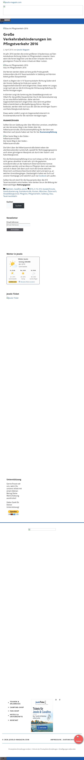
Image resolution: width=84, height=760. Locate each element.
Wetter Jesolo (23, 259)
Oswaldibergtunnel (11, 194)
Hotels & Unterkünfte (16, 715)
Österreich (52, 191)
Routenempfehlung (48, 132)
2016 (31, 189)
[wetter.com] (12, 282)
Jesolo (24, 189)
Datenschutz (69, 740)
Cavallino (17, 189)
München (43, 191)
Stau (51, 194)
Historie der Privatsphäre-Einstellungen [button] (45, 749)
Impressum (55, 740)
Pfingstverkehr (34, 194)
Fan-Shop (14, 711)
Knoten (35, 191)
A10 (40, 189)
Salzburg (44, 194)
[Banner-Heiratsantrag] (43, 14)
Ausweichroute (49, 189)
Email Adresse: (13, 222)
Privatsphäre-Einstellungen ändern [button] (19, 749)
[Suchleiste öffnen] (2, 23)
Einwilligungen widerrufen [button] (67, 749)
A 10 (36, 189)
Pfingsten (24, 194)
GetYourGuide (12, 243)
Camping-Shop (17, 707)
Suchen (18, 205)
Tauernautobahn (10, 196)
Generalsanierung (10, 191)
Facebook (43, 176)
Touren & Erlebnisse (15, 703)
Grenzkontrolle (25, 191)
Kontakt (14, 720)
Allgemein (9, 189)
